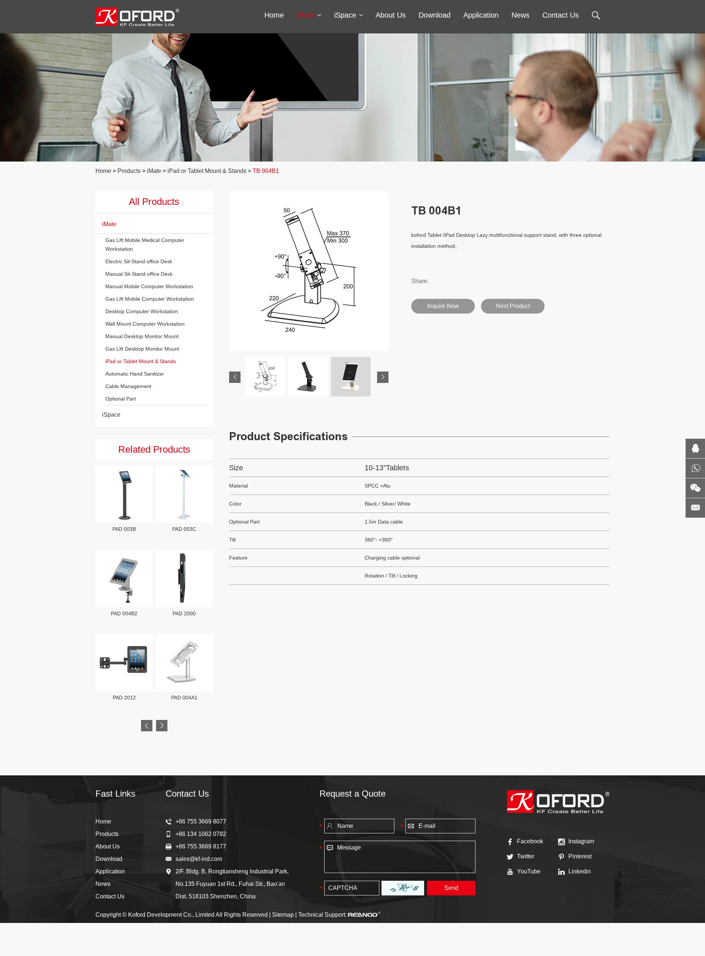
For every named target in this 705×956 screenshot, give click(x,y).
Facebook (530, 841)
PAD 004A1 (184, 697)
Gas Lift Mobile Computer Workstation (149, 299)
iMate (306, 15)
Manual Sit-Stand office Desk (139, 274)
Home (274, 15)
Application (481, 15)
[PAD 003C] (184, 494)
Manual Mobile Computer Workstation (149, 286)
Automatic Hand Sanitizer (134, 374)
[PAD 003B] (124, 494)
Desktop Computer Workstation (141, 311)
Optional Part (120, 399)
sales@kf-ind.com (199, 859)
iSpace (345, 15)
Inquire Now (443, 306)
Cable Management (128, 386)
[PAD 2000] (184, 578)
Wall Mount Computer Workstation (145, 324)
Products (129, 171)
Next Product (513, 306)
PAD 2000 (184, 613)
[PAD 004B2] (124, 578)
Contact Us (560, 15)
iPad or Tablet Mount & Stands (206, 171)
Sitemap (283, 915)
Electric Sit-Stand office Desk (138, 261)
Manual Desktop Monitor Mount (141, 336)
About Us (391, 15)
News (520, 15)
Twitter (525, 856)
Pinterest (580, 856)
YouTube (528, 871)
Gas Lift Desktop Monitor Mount (142, 349)
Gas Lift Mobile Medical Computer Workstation (144, 244)
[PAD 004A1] (184, 662)
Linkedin (579, 871)
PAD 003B (124, 529)
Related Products (154, 449)
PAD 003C (184, 529)
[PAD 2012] (124, 662)
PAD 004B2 (124, 613)
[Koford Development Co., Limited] (137, 16)
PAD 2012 (124, 697)
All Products (154, 201)
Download (435, 15)
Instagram (581, 841)
